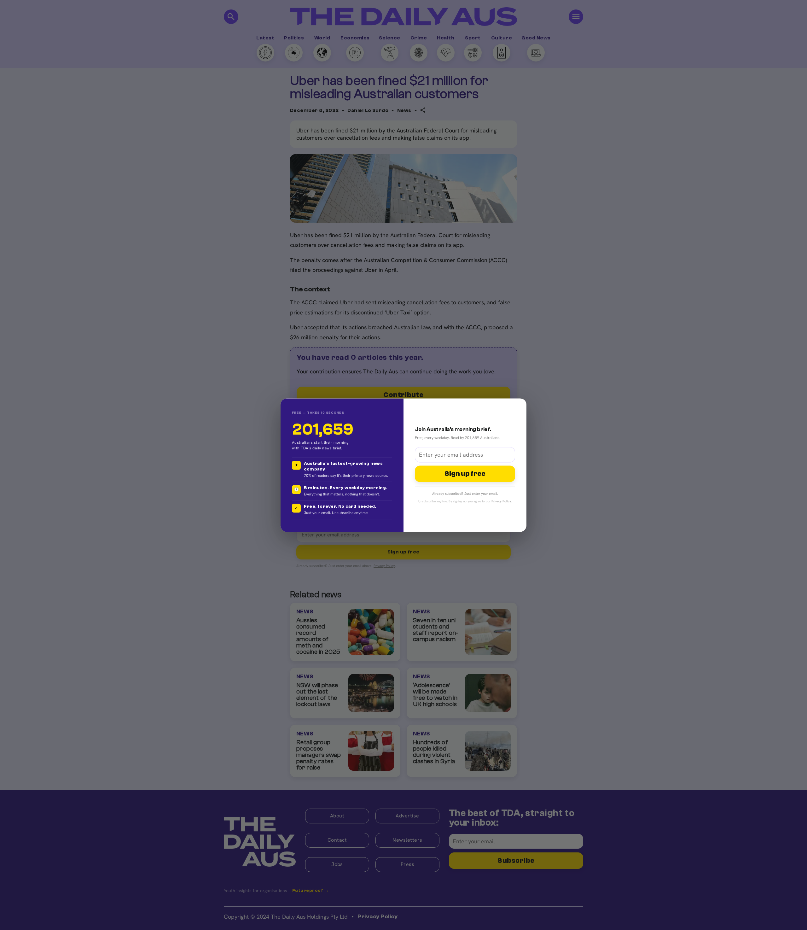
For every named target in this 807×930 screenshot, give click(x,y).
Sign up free (464, 474)
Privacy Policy (501, 501)
